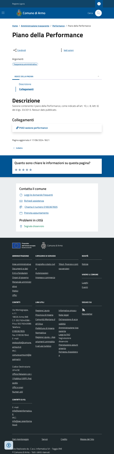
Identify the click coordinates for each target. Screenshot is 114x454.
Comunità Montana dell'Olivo (45, 321)
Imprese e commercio (45, 277)
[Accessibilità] (9, 445)
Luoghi (85, 282)
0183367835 (18, 331)
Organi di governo (20, 277)
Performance (58, 25)
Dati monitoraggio (20, 439)
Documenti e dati (20, 268)
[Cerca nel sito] (97, 13)
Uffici (14, 295)
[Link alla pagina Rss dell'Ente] (83, 310)
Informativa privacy (67, 310)
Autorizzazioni (41, 273)
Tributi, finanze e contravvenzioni (68, 266)
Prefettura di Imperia (44, 328)
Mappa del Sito (87, 439)
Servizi (45, 439)
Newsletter (87, 314)
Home (15, 25)
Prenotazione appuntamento (68, 346)
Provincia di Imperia (44, 315)
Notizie (85, 264)
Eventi (85, 287)
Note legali (64, 315)
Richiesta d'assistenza (68, 353)
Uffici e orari (17, 387)
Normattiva (40, 332)
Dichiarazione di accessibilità (68, 321)
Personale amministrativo (21, 284)
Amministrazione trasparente (35, 25)
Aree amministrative (21, 264)
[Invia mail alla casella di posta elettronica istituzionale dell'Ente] (22, 344)
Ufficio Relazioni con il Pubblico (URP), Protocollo (22, 378)
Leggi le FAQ (64, 334)
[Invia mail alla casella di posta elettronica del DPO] (22, 412)
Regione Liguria (18, 3)
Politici (15, 290)
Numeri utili (17, 391)
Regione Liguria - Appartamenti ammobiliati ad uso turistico (45, 341)
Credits (64, 439)
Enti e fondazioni (20, 273)
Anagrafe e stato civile (45, 266)
